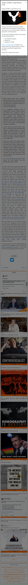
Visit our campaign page (7, 44)
